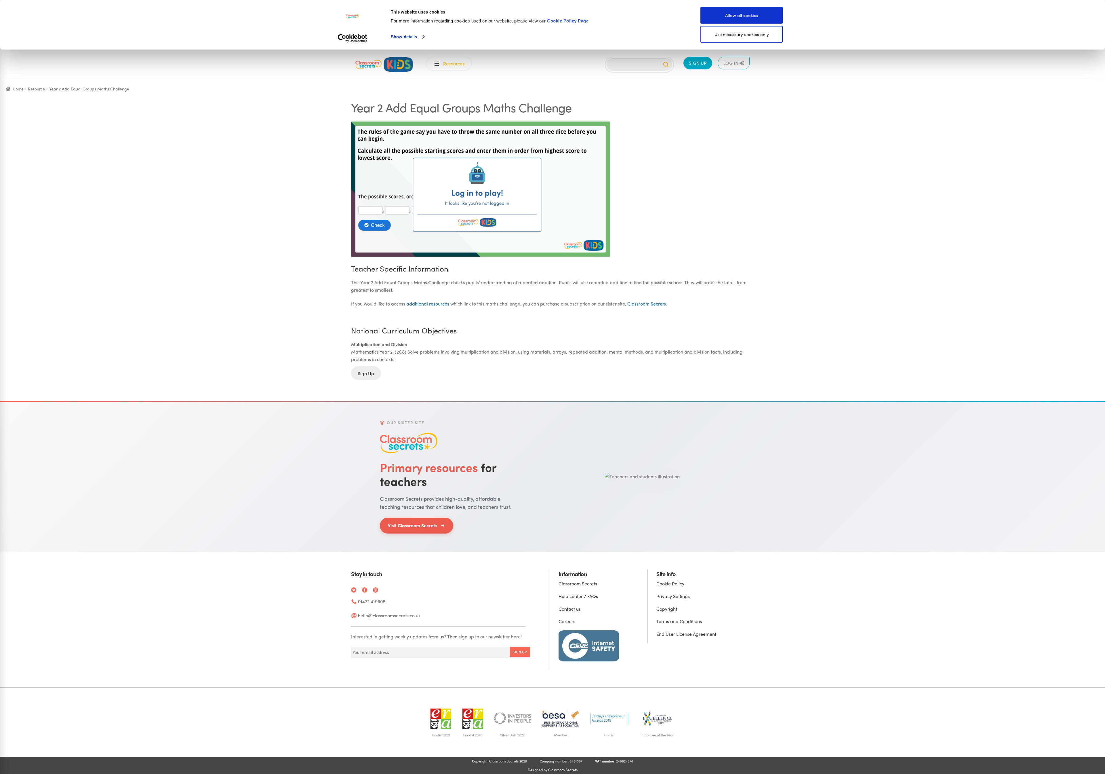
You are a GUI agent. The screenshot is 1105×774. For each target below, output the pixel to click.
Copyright (666, 609)
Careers (567, 621)
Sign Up (366, 373)
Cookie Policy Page (567, 20)
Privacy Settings (673, 596)
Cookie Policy (670, 583)
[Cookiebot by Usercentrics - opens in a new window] (352, 38)
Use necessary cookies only (742, 34)
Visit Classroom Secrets (412, 525)
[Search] (666, 64)
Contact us (570, 609)
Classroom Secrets (646, 303)
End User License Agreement (686, 634)
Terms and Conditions (679, 621)
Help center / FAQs (578, 596)
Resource (36, 89)
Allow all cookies (741, 15)
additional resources (427, 303)
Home (18, 89)
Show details (404, 36)
